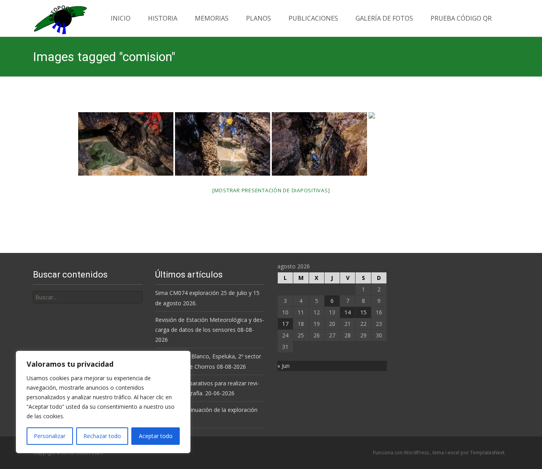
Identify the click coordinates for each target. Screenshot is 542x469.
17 (285, 323)
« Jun (283, 365)
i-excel (453, 452)
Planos (258, 18)
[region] (103, 402)
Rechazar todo (102, 436)
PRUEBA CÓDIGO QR (461, 18)
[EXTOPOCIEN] (54, 18)
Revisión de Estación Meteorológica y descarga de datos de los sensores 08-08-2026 (209, 329)
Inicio (121, 18)
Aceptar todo (156, 436)
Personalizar (49, 436)
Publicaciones (313, 18)
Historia (162, 18)
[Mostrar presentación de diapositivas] (271, 190)
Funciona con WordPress (401, 452)
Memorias (212, 18)
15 (363, 312)
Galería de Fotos (384, 18)
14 (347, 312)
